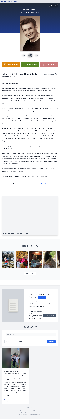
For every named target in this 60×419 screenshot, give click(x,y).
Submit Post (51, 341)
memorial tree (21, 184)
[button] (15, 358)
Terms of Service (34, 412)
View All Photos (30, 273)
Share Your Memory (50, 315)
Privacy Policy (26, 412)
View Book (33, 297)
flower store (44, 184)
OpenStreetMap (31, 414)
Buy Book (42, 297)
